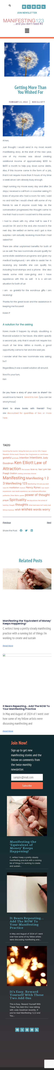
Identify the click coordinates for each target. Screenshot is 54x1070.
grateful (7, 457)
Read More (8, 646)
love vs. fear (36, 469)
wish (18, 509)
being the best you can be (28, 451)
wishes (26, 509)
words (37, 509)
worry (46, 509)
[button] (27, 31)
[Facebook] (24, 7)
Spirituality (17, 500)
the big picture (32, 500)
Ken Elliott (24, 462)
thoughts (21, 504)
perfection (6, 495)
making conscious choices (27, 473)
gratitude (15, 458)
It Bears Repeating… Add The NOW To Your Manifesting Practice (26, 707)
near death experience (20, 491)
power (22, 495)
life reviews (26, 469)
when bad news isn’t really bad (40, 505)
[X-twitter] (29, 7)
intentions (36, 457)
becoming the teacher (10, 451)
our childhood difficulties (37, 491)
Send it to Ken (31, 397)
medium (22, 488)
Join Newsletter (27, 12)
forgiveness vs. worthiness (38, 454)
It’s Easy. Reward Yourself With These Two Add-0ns (27, 995)
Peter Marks (15, 495)
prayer (6, 500)
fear (27, 454)
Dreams (22, 454)
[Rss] (43, 7)
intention (24, 457)
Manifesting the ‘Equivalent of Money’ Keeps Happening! (27, 622)
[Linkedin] (39, 7)
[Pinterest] (34, 7)
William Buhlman (8, 510)
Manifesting (14, 477)
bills (39, 451)
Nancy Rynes (33, 487)
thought (12, 505)
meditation (14, 487)
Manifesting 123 (16, 483)
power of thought (37, 495)
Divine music (14, 454)
